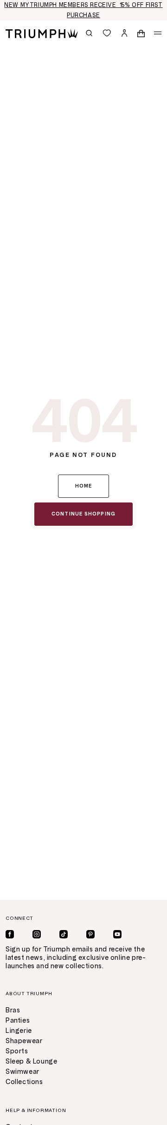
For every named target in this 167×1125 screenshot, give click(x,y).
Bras (13, 1010)
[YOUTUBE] (117, 934)
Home (83, 486)
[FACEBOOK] (10, 934)
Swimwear (22, 1071)
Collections (24, 1081)
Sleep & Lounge (31, 1061)
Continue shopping (83, 513)
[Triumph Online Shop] (42, 33)
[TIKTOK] (63, 934)
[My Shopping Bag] (141, 33)
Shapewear (24, 1041)
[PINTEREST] (90, 934)
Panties (18, 1020)
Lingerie (19, 1030)
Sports (17, 1051)
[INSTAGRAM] (36, 934)
